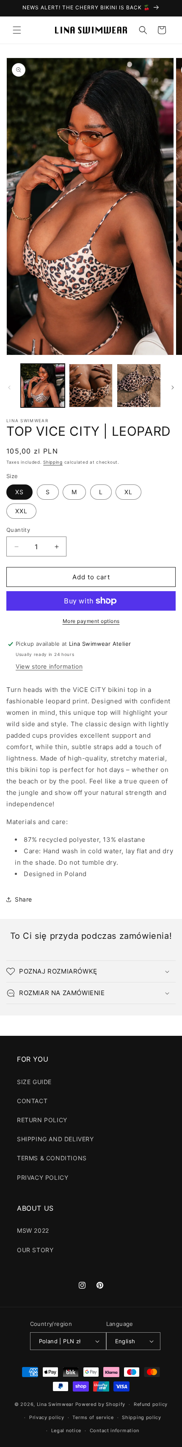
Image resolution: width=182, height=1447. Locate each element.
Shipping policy (141, 1417)
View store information (49, 666)
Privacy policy (46, 1417)
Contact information (114, 1430)
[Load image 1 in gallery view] (43, 386)
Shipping (53, 462)
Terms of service (92, 1417)
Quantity (18, 529)
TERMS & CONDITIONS (52, 1158)
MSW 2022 (33, 1230)
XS (19, 491)
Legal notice (66, 1430)
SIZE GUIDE (34, 1081)
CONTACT (32, 1100)
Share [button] (23, 899)
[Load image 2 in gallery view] (91, 386)
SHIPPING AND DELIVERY (55, 1139)
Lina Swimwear (55, 1404)
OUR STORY (35, 1249)
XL (128, 491)
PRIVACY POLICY (42, 1177)
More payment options (91, 621)
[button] (17, 30)
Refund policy (151, 1404)
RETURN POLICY (42, 1119)
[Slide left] (9, 387)
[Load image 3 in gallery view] (139, 386)
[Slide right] (172, 387)
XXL (21, 511)
